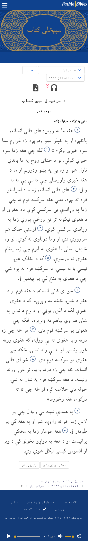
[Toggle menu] (6, 5)
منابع (14, 502)
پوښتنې (59, 509)
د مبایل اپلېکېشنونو (42, 502)
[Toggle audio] (54, 88)
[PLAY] (9, 536)
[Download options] (36, 88)
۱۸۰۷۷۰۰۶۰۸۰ (33, 509)
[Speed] (79, 536)
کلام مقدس (71, 502)
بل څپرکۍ (29, 465)
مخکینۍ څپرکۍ (54, 465)
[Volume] (60, 536)
